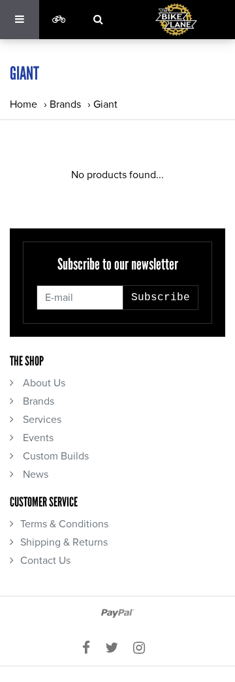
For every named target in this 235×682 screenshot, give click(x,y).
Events (37, 437)
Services (40, 419)
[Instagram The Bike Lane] (143, 648)
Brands (65, 104)
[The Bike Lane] (176, 19)
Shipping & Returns (64, 542)
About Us (42, 383)
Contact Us (45, 560)
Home (23, 104)
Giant (105, 104)
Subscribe (160, 297)
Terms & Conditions (64, 524)
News (34, 474)
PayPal (117, 613)
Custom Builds (54, 456)
